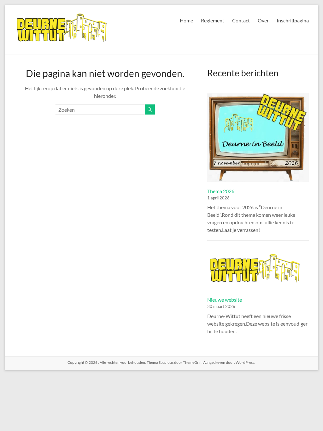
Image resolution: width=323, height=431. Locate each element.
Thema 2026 (220, 191)
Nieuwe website (224, 300)
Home (186, 20)
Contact (241, 20)
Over (263, 20)
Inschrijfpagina (293, 20)
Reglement (212, 20)
